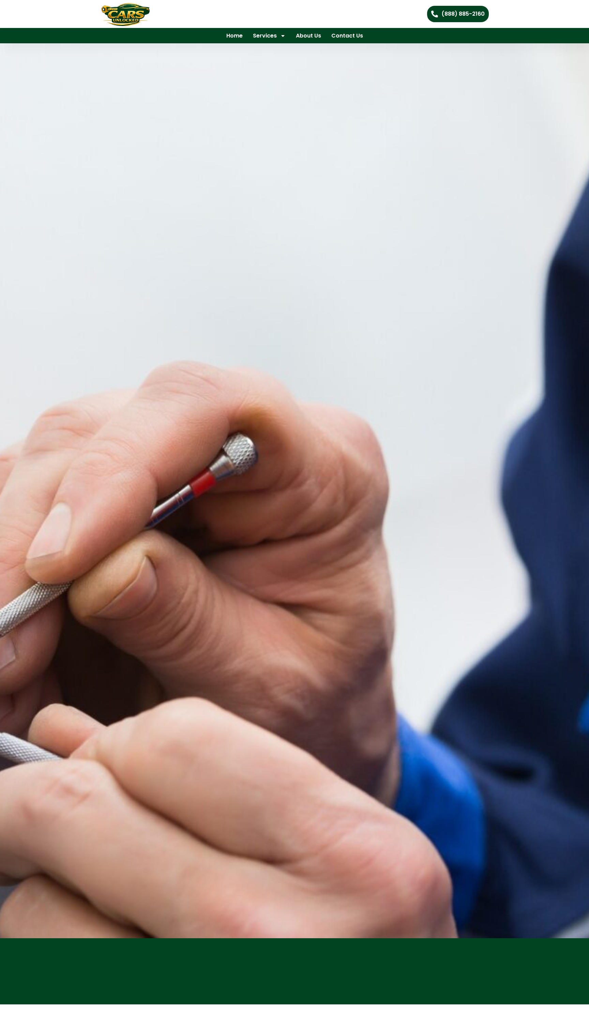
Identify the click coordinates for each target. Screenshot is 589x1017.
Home (234, 36)
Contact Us (347, 36)
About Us (308, 36)
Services (265, 36)
